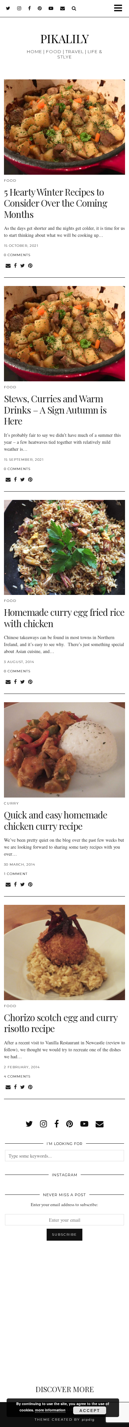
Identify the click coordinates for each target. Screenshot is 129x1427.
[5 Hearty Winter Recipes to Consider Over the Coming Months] (64, 127)
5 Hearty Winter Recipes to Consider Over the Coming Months (55, 203)
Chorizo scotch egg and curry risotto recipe (60, 1023)
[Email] (62, 8)
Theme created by (65, 1419)
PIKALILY (64, 38)
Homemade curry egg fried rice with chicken (64, 617)
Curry (11, 803)
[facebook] (29, 8)
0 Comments (17, 255)
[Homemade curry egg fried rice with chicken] (64, 547)
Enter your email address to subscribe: (64, 1204)
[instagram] (19, 8)
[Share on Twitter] (22, 265)
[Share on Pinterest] (30, 265)
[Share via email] (8, 265)
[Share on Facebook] (15, 265)
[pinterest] (40, 8)
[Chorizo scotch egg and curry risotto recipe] (64, 952)
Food (10, 180)
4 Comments (17, 1076)
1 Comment (15, 874)
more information (50, 1409)
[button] (120, 8)
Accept (89, 1410)
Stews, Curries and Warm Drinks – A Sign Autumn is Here (55, 409)
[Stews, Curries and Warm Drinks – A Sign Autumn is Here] (64, 333)
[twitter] (8, 8)
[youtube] (51, 8)
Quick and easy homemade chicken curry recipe (55, 820)
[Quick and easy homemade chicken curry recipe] (64, 750)
